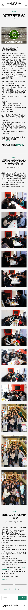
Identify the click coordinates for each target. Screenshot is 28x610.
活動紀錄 (14, 157)
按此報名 (19, 145)
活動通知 (14, 11)
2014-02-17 (19, 167)
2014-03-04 (19, 19)
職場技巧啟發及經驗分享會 (14, 516)
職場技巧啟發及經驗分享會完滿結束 (14, 162)
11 (15, 589)
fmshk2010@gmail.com (9, 141)
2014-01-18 (19, 522)
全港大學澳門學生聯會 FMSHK (14, 4)
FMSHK (11, 19)
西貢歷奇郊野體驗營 (14, 15)
